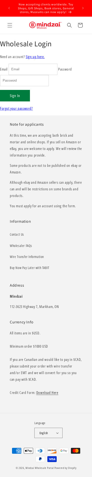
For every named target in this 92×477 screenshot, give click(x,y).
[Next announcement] (83, 8)
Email (4, 68)
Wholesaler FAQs (21, 245)
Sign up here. (35, 56)
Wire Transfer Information (27, 256)
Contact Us (17, 234)
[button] (9, 25)
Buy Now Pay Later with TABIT (29, 267)
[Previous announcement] (9, 8)
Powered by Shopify (65, 468)
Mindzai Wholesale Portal (40, 468)
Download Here (47, 392)
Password (65, 68)
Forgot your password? (16, 108)
